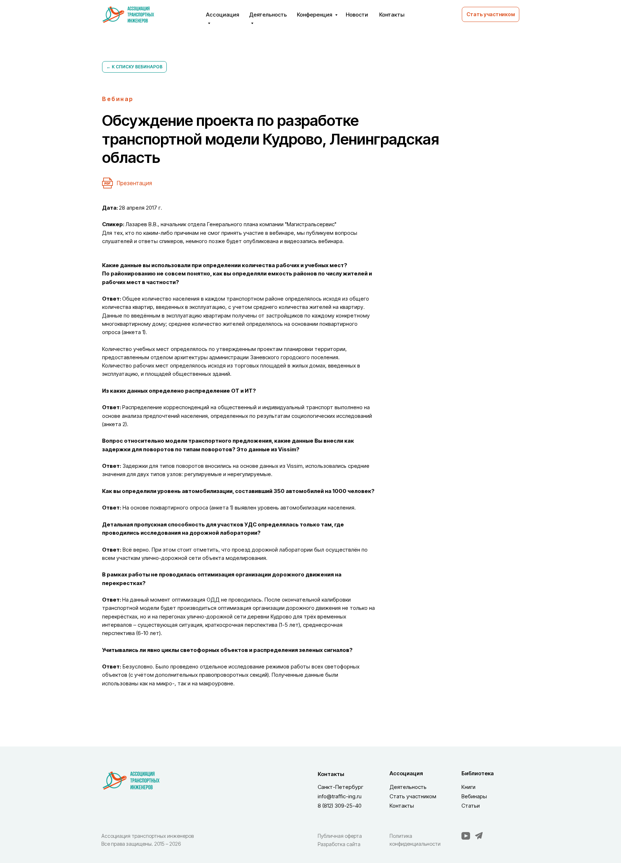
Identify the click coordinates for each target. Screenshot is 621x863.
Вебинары (474, 796)
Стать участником (413, 796)
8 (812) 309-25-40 (340, 805)
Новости (357, 14)
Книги (468, 787)
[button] (490, 14)
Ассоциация (406, 773)
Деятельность (408, 787)
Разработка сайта (339, 844)
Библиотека (477, 773)
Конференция (315, 14)
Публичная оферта (340, 836)
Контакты (391, 14)
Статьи (470, 805)
